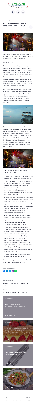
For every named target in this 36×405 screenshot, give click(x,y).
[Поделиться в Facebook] (4, 271)
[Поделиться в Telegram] (7, 271)
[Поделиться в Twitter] (10, 271)
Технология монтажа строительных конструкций (15, 306)
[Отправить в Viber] (13, 271)
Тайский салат (10, 377)
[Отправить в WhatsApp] (15, 271)
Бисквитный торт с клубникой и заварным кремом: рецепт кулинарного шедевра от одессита (17, 331)
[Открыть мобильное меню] (23, 12)
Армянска (13, 89)
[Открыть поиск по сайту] (18, 12)
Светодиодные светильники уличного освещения (15, 353)
